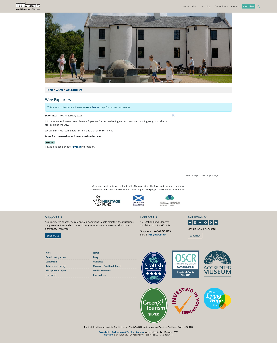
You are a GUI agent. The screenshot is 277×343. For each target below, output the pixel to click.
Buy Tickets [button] (248, 6)
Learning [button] (206, 6)
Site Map (140, 332)
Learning (50, 275)
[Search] (258, 6)
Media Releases (102, 270)
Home (186, 6)
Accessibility (105, 332)
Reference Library (55, 266)
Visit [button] (194, 6)
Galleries (98, 261)
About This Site (127, 332)
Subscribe (195, 235)
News (96, 252)
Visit (47, 252)
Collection (51, 261)
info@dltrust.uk (157, 234)
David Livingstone (55, 257)
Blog (95, 257)
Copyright (108, 334)
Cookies (115, 332)
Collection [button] (220, 6)
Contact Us (99, 275)
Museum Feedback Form (107, 266)
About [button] (234, 6)
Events (59, 89)
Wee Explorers (74, 89)
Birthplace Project (55, 270)
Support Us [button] (53, 235)
